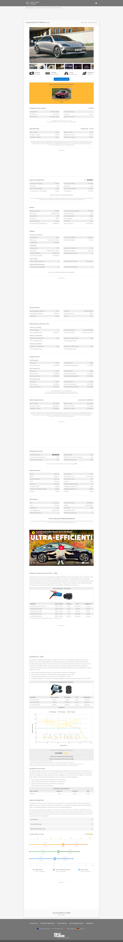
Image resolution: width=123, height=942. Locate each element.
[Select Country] (96, 3)
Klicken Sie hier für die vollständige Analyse (61, 195)
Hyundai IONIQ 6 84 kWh (61, 101)
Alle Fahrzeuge (29, 7)
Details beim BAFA (72, 122)
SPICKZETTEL (34, 923)
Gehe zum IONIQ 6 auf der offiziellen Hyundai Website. (61, 518)
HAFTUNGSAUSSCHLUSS (76, 923)
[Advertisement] (61, 14)
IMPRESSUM (89, 923)
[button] (92, 28)
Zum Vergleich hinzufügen (62, 79)
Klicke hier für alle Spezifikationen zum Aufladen (61, 272)
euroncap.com (72, 463)
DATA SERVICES (62, 923)
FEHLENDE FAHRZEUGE (48, 923)
